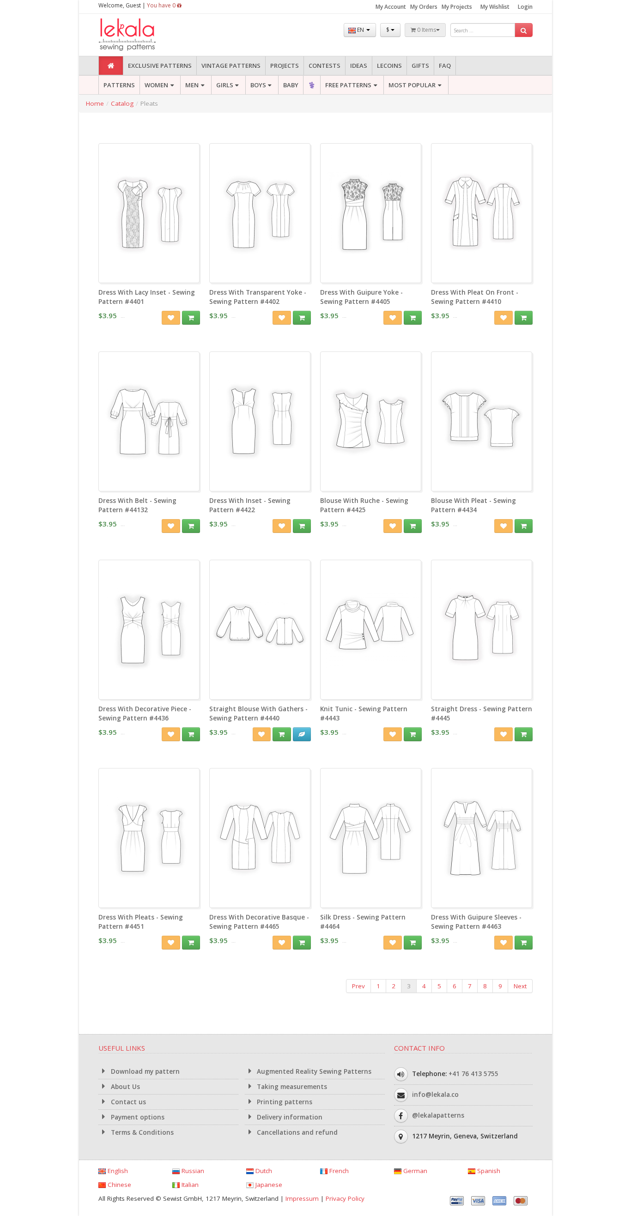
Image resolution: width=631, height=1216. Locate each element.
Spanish (487, 1171)
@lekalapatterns (438, 1115)
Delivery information (288, 1117)
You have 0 (162, 5)
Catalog (122, 103)
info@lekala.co (435, 1094)
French (338, 1171)
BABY (290, 85)
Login (525, 7)
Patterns (119, 85)
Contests (324, 65)
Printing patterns (283, 1102)
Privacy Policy (345, 1198)
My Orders (423, 7)
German (414, 1171)
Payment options (136, 1117)
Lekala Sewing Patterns (144, 34)
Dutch (263, 1171)
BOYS (258, 85)
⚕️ (312, 85)
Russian (192, 1171)
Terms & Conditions (141, 1132)
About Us (124, 1087)
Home (95, 103)
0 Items (426, 30)
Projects (284, 65)
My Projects (457, 7)
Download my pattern (144, 1071)
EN (360, 30)
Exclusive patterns (160, 65)
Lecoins (389, 65)
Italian (189, 1184)
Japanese (268, 1184)
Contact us (127, 1102)
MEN (192, 85)
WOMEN (156, 85)
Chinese (118, 1184)
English (117, 1171)
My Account (391, 7)
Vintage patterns (231, 65)
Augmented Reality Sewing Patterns (313, 1071)
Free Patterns (348, 85)
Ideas (358, 65)
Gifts (420, 65)
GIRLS (224, 85)
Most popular (412, 85)
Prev (358, 986)
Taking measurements (291, 1087)
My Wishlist (495, 7)
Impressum (302, 1198)
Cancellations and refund (296, 1132)
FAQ (445, 65)
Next (520, 986)
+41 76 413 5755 (473, 1074)
